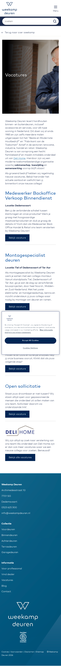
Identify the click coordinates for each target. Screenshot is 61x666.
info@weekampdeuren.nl (15, 513)
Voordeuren (8, 529)
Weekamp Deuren (11, 484)
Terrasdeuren (9, 547)
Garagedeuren (9, 552)
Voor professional (11, 568)
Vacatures (7, 580)
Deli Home (19, 158)
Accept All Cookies (30, 340)
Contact (6, 591)
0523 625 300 (9, 507)
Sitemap (40, 652)
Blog (4, 586)
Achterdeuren (9, 541)
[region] (30, 333)
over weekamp (20, 32)
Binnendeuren (9, 535)
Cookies (5, 652)
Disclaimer (29, 652)
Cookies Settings (30, 348)
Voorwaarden (16, 652)
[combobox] (30, 21)
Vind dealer (8, 574)
